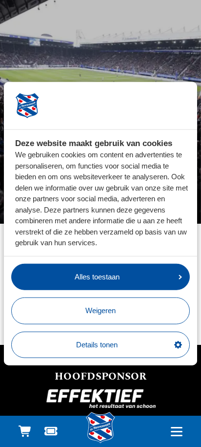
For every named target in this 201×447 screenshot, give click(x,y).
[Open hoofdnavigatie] (176, 432)
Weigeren (100, 310)
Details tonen (97, 344)
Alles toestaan (97, 276)
